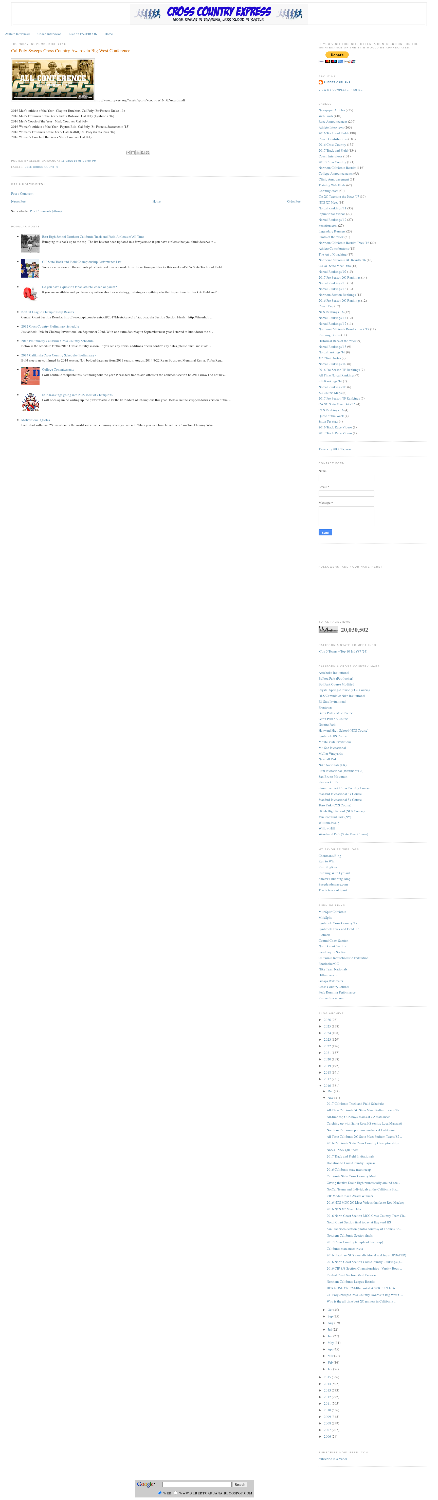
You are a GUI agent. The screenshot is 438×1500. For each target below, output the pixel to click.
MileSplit (325, 917)
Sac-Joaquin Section (332, 952)
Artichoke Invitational (334, 672)
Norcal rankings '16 (332, 352)
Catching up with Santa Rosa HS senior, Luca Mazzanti (364, 1123)
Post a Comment (22, 193)
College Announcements (336, 173)
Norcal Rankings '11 (332, 208)
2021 (328, 1052)
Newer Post (18, 201)
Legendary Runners (332, 231)
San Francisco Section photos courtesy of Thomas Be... (364, 1228)
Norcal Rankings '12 (332, 219)
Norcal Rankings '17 (332, 323)
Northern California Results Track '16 (344, 242)
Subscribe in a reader (333, 1458)
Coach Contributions (333, 139)
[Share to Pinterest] (147, 152)
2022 (328, 1046)
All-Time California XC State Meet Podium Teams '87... (364, 1110)
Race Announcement (333, 121)
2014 (328, 1383)
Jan (330, 1369)
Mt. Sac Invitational (332, 747)
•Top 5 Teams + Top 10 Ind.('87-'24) (343, 651)
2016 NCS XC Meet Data (344, 1209)
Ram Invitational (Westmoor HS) (341, 770)
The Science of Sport (333, 890)
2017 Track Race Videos (335, 433)
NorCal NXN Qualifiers (342, 1149)
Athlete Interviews (17, 33)
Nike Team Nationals (333, 969)
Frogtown (325, 707)
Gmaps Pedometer (331, 981)
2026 (328, 1019)
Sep (331, 1316)
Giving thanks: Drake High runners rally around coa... (363, 1182)
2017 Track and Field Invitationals (350, 1156)
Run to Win (327, 861)
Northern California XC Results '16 (342, 260)
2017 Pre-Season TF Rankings (339, 398)
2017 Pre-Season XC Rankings (339, 277)
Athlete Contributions (334, 248)
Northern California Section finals (350, 1235)
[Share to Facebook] (142, 152)
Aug (331, 1323)
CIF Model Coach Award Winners (350, 1196)
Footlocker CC (329, 963)
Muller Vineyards (331, 753)
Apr (331, 1349)
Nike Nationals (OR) (332, 765)
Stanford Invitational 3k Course (340, 793)
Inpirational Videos (332, 213)
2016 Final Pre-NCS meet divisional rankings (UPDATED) (366, 1255)
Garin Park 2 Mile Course (336, 713)
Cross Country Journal (334, 986)
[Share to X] (137, 152)
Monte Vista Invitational (336, 741)
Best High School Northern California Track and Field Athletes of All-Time (93, 236)
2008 (328, 1423)
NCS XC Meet (328, 202)
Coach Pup (326, 306)
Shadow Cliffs (328, 782)
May (331, 1342)
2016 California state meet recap (349, 1169)
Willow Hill (327, 828)
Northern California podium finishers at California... (362, 1130)
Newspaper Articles (332, 110)
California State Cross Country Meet (351, 1176)
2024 (328, 1033)
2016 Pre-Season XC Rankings (339, 300)
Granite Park (327, 724)
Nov (331, 1097)
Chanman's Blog (330, 855)
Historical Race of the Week (338, 340)
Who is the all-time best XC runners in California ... (361, 1301)
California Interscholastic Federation (344, 957)
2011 (328, 1403)
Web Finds (326, 116)
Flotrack (324, 934)
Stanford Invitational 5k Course (340, 799)
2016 (328, 1085)
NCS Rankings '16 (331, 312)
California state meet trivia (345, 1248)
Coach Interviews (49, 33)
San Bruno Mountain (333, 776)
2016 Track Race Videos (335, 427)
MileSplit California (332, 911)
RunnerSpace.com (331, 998)
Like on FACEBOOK (83, 33)
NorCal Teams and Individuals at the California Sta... (362, 1189)
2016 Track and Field (333, 133)
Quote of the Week (331, 415)
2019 (328, 1065)
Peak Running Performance (337, 992)
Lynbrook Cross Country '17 (338, 923)
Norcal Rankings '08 (332, 387)
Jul (330, 1329)
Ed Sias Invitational (332, 701)
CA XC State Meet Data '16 (337, 404)
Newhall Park (328, 759)
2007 (328, 1429)
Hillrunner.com (329, 975)
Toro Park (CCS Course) (335, 805)
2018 (328, 1072)
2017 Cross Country (332, 162)
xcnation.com (328, 225)
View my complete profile (341, 89)
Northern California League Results (351, 1281)
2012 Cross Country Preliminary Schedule (50, 326)
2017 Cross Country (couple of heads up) (355, 1242)
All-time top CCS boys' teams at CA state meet (358, 1116)
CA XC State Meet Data (335, 265)
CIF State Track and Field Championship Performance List (81, 261)
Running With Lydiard (334, 873)
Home (109, 33)
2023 (328, 1039)
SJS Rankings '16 (330, 381)
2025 (328, 1026)
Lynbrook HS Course (333, 736)
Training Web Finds (332, 185)
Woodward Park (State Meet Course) (343, 834)
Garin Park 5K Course (333, 718)
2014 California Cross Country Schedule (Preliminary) (58, 355)
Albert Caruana (337, 82)
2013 (328, 1390)
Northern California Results (337, 167)
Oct (330, 1309)
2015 (328, 1377)
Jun (330, 1336)
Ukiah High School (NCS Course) (341, 811)
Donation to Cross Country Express (351, 1163)
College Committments (58, 369)
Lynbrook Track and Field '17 (339, 929)
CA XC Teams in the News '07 (339, 196)
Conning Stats (328, 190)
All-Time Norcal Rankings (337, 375)
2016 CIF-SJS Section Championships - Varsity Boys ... (364, 1268)
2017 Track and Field (333, 150)
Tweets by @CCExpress (335, 449)
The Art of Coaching (333, 254)
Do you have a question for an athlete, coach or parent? (79, 286)
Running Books (329, 335)
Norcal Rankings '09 (332, 364)
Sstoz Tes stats (328, 421)
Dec (331, 1091)
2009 (328, 1416)
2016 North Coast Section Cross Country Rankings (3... (365, 1261)
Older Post (294, 201)
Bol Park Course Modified (336, 684)
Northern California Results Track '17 (344, 329)
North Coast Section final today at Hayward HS (359, 1222)
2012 (328, 1397)
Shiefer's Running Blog (335, 878)
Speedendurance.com (333, 884)
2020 (328, 1059)
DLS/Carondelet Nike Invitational (342, 695)
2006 (328, 1436)
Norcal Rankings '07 (332, 271)
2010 (328, 1410)
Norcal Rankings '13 (332, 288)
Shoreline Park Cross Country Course (344, 788)
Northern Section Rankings (337, 294)
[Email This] (128, 152)
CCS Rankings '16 (331, 410)
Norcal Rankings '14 (332, 317)
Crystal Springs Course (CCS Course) (344, 690)
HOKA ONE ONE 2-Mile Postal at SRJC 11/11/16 (361, 1288)
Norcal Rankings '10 (332, 283)
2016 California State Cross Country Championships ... (364, 1143)
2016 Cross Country (42, 167)
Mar (331, 1355)
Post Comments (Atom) (46, 211)
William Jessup (329, 822)
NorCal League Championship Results (47, 312)
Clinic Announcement (334, 179)
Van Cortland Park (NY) (335, 817)
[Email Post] (97, 160)
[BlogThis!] (133, 152)
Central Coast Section (334, 940)
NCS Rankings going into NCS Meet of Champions (77, 394)
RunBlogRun (328, 867)
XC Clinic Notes (330, 358)
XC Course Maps (330, 392)
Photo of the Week (331, 236)
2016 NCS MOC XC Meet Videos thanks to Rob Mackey (366, 1202)
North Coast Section (332, 946)
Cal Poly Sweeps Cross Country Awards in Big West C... (365, 1294)
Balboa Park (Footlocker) (336, 678)
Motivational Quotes (35, 420)
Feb (331, 1362)
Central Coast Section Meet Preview (351, 1275)
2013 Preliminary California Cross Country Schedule (57, 340)
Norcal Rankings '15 (332, 346)
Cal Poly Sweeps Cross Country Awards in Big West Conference (70, 50)
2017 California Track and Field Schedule (355, 1103)
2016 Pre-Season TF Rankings (339, 369)
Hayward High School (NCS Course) (343, 730)
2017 (328, 1079)
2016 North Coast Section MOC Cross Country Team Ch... (366, 1215)
